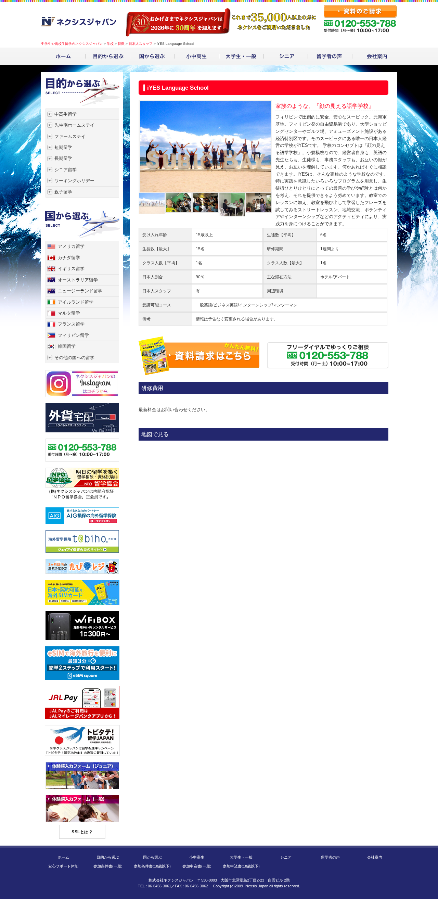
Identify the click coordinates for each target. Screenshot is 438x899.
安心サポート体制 (63, 866)
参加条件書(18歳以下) (152, 866)
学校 (110, 44)
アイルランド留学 (75, 302)
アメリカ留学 (71, 246)
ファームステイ (70, 136)
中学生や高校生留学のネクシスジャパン (72, 44)
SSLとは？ (82, 832)
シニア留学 (65, 169)
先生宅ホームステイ (74, 125)
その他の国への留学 (74, 357)
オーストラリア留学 (78, 279)
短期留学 (63, 147)
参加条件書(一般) (108, 866)
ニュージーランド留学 (80, 290)
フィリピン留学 (73, 335)
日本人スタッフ (141, 44)
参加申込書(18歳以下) (241, 866)
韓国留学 (67, 346)
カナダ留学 (69, 257)
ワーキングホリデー (74, 180)
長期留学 (63, 158)
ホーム (63, 857)
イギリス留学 (71, 268)
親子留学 (63, 191)
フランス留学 (71, 324)
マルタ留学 (69, 313)
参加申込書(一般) (196, 866)
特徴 (121, 44)
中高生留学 (65, 114)
